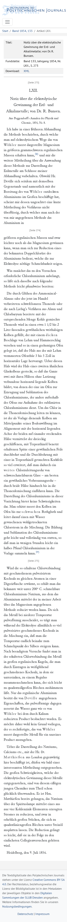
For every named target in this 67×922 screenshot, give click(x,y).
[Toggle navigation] (7, 22)
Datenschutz (25, 914)
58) (36, 154)
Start (5, 31)
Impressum (42, 914)
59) (37, 552)
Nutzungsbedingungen (17, 906)
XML (26, 71)
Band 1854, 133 (22, 31)
